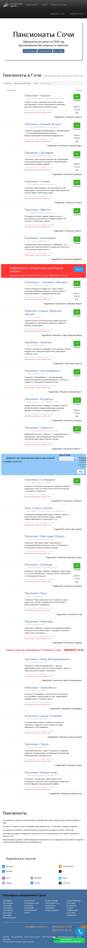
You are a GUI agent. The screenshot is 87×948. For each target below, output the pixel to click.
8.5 (76, 153)
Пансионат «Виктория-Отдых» (45, 536)
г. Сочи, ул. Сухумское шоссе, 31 (37, 374)
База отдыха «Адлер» (39, 508)
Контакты (6, 937)
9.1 (76, 125)
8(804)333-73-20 (57, 14)
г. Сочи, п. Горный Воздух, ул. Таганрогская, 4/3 (42, 127)
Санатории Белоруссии (71, 914)
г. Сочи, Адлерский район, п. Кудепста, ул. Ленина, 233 (45, 98)
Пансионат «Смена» (37, 181)
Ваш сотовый (64, 455)
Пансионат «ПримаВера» (41, 687)
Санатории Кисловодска (8, 901)
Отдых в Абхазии (73, 900)
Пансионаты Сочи (31, 903)
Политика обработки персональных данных (18, 942)
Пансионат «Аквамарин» (40, 238)
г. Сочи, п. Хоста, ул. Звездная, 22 (37, 719)
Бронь (79, 269)
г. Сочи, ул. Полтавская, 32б (35, 690)
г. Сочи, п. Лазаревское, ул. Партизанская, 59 (42, 568)
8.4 (76, 371)
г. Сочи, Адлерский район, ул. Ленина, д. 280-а (42, 431)
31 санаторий (29, 51)
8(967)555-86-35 (62, 930)
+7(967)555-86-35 (76, 14)
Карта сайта (7, 939)
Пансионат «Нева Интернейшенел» (47, 659)
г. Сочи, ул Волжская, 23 (34, 317)
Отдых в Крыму (51, 900)
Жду (80, 471)
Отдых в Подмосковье (72, 909)
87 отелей (58, 51)
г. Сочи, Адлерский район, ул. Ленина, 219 (41, 156)
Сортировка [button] (11, 90)
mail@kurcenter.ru (36, 926)
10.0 (77, 400)
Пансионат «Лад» (36, 593)
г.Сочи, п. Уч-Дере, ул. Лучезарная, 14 (39, 285)
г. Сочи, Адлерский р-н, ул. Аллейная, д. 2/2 (41, 483)
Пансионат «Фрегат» (38, 209)
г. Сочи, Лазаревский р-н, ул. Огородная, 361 (42, 775)
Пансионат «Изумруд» (39, 399)
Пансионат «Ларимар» (39, 621)
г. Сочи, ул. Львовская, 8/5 (35, 345)
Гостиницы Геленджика (29, 906)
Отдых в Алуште (52, 910)
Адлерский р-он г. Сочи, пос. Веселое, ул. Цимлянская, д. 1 (46, 511)
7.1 (76, 239)
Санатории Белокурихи (71, 904)
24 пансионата (45, 51)
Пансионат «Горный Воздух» (43, 124)
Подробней (68, 117)
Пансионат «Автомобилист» (43, 370)
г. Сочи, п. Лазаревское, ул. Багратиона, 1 (40, 539)
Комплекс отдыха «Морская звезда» (43, 312)
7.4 (76, 343)
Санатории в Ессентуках (8, 911)
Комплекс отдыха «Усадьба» (43, 716)
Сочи (36, 83)
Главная (7, 83)
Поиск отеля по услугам (32, 937)
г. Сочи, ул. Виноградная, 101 (36, 662)
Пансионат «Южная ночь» (41, 772)
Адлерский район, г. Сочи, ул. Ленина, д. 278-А (42, 402)
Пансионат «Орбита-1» (39, 427)
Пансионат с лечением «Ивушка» (46, 282)
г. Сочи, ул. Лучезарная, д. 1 (36, 624)
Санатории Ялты (52, 903)
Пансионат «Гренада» (39, 564)
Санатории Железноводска (9, 916)
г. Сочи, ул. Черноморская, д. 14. (37, 747)
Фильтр (79, 90)
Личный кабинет (17, 937)
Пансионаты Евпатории (50, 906)
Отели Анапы (29, 900)
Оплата (78, 937)
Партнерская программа (66, 937)
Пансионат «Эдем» (37, 744)
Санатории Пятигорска (7, 906)
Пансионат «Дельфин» (39, 152)
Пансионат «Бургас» (38, 95)
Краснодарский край (22, 83)
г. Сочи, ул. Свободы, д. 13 (35, 596)
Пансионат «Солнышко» (40, 479)
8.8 (76, 96)
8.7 (76, 480)
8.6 (76, 210)
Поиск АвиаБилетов (49, 937)
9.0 (76, 565)
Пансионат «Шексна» (38, 342)
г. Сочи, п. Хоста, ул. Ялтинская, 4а (38, 241)
